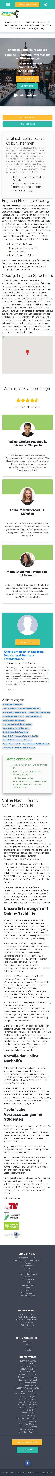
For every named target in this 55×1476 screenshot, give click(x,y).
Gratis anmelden (27, 117)
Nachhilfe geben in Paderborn (14, 720)
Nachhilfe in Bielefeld (27, 1366)
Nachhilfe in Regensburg (27, 1426)
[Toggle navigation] (47, 14)
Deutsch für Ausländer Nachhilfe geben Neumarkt (21, 708)
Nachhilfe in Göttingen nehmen (27, 1394)
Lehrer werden (27, 86)
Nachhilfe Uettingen (33, 716)
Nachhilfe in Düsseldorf (27, 1385)
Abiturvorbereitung (27, 1314)
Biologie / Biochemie (27, 1257)
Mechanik (27, 1277)
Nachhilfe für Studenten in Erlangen (16, 728)
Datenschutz (27, 1342)
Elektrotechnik (27, 1266)
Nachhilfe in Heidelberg (27, 1405)
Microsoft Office (27, 1279)
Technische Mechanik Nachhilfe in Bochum (19, 748)
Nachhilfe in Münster (27, 1424)
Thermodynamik (27, 1293)
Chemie (28, 1263)
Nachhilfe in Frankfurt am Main (27, 1388)
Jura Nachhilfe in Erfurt (11, 744)
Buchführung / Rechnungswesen (27, 1260)
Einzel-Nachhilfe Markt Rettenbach (36, 744)
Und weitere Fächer (27, 1296)
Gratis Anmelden (27, 4)
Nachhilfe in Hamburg (27, 1399)
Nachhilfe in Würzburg (28, 1432)
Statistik (27, 1290)
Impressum (27, 1347)
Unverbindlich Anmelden (26, 1442)
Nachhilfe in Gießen (27, 1391)
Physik (27, 1282)
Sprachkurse (27, 1322)
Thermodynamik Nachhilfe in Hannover (17, 724)
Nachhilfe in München (27, 1421)
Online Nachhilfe (27, 1325)
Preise (27, 1328)
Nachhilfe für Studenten (27, 1317)
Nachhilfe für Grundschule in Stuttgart (17, 740)
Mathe (27, 1271)
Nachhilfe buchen (27, 642)
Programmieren (27, 1285)
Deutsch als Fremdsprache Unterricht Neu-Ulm (20, 736)
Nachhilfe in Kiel (27, 1410)
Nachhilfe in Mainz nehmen (27, 1418)
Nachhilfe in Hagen (27, 1396)
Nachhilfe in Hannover (28, 1402)
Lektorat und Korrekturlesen (27, 1320)
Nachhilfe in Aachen (27, 1361)
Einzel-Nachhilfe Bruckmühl (13, 716)
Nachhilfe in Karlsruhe (27, 1407)
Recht (27, 1288)
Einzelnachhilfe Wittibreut (12, 704)
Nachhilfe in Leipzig (27, 1416)
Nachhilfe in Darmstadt (27, 1377)
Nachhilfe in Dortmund (27, 1380)
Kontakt (27, 1350)
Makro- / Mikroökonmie (27, 1274)
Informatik (27, 1268)
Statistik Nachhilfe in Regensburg (15, 732)
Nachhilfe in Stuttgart (27, 1429)
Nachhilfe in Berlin (27, 1363)
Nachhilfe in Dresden (27, 1383)
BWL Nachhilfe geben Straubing (14, 712)
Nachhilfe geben (28, 124)
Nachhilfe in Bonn (27, 1372)
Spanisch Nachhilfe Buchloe (39, 712)
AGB (27, 1344)
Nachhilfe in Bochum (27, 1369)
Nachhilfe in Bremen (27, 1374)
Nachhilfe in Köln (27, 1413)
